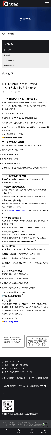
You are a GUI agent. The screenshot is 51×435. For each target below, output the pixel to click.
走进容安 (10, 378)
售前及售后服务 (33, 386)
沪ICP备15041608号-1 (16, 425)
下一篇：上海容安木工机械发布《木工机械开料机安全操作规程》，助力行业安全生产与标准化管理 (37, 342)
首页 (3, 34)
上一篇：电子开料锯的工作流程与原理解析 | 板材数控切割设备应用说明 (13, 340)
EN (3, 393)
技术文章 (7, 50)
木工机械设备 (20, 378)
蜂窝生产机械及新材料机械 (37, 378)
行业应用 (5, 386)
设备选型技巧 (9, 65)
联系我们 (43, 386)
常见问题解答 (9, 60)
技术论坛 (22, 386)
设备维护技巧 (9, 55)
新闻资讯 (13, 386)
